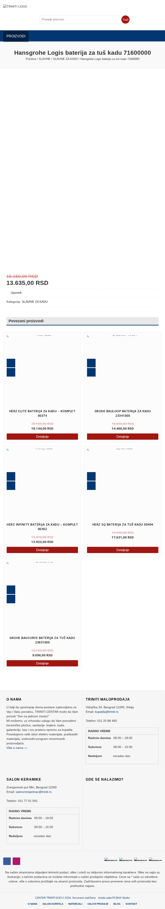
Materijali (75, 904)
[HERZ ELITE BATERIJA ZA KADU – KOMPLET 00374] (42, 371)
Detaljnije (42, 436)
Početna (31, 59)
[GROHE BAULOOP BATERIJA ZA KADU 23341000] (122, 371)
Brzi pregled (11, 363)
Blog (117, 904)
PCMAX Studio (121, 897)
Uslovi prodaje (97, 904)
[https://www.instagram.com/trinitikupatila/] (7, 861)
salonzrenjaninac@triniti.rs (34, 791)
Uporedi (16, 292)
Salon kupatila (53, 904)
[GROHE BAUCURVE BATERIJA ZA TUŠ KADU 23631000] (42, 597)
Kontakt (131, 904)
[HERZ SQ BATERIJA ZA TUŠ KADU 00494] (117, 479)
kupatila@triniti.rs (106, 711)
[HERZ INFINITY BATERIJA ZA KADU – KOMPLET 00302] (42, 484)
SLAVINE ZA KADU (65, 59)
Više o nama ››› (17, 747)
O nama (32, 904)
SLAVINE (44, 59)
